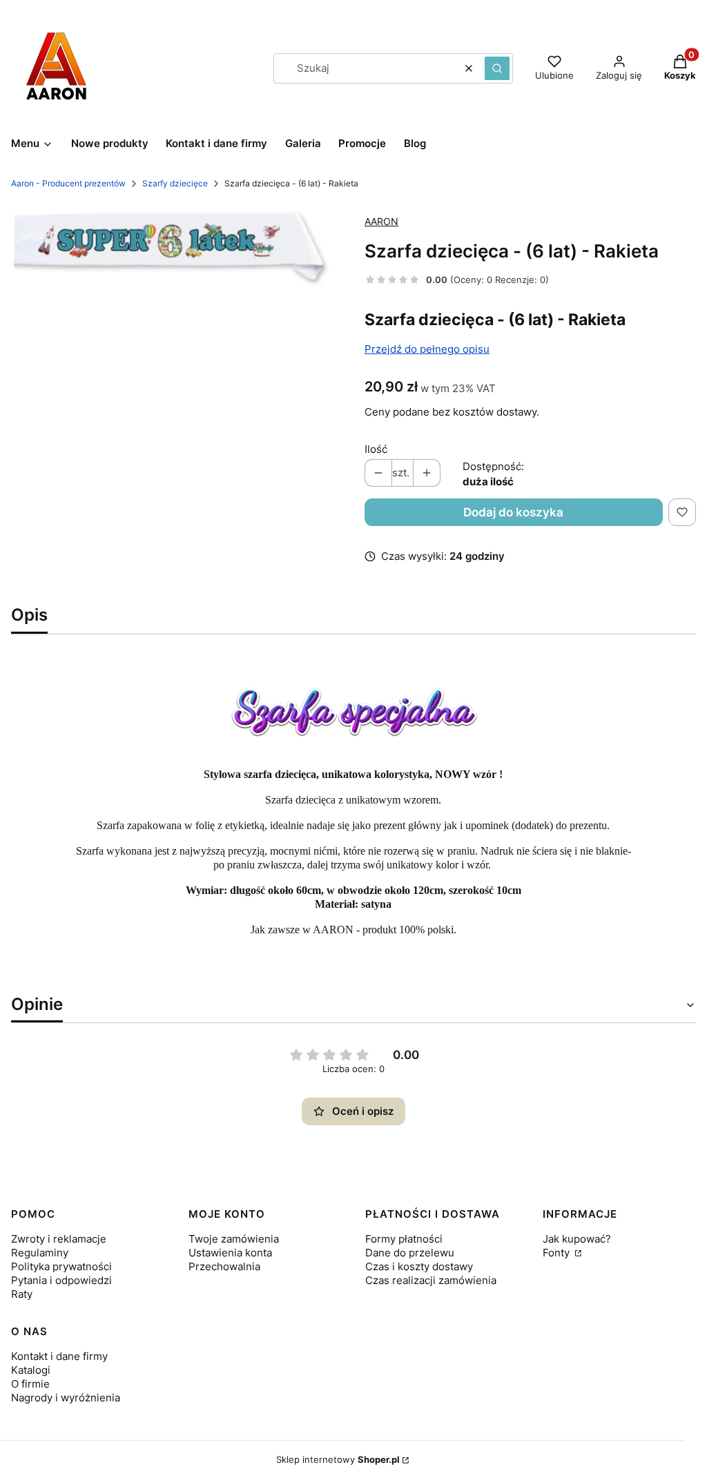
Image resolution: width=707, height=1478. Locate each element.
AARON (381, 221)
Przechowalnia (224, 1266)
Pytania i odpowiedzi (61, 1280)
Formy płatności (404, 1238)
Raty (21, 1294)
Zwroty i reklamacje (58, 1238)
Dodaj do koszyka (513, 512)
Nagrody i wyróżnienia (65, 1397)
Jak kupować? (577, 1238)
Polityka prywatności (61, 1266)
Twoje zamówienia (233, 1238)
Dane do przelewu (409, 1252)
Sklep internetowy (338, 1459)
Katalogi (30, 1370)
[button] (497, 68)
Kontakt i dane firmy (59, 1356)
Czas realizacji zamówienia (430, 1280)
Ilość (376, 449)
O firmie (30, 1383)
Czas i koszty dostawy (419, 1266)
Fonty (557, 1252)
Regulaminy (39, 1252)
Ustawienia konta (230, 1252)
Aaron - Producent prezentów (68, 183)
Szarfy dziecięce (175, 183)
